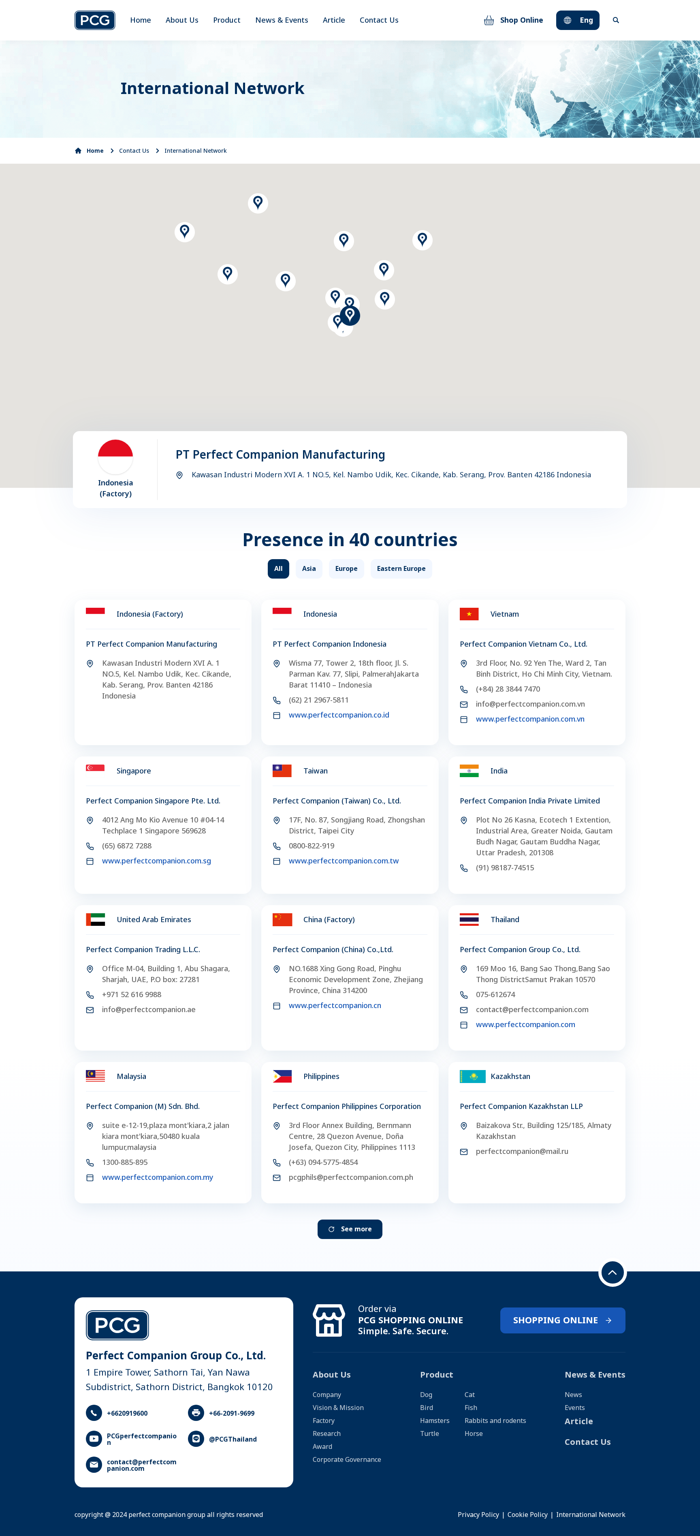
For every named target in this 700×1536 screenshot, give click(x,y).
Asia (309, 569)
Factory (324, 1421)
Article (334, 20)
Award (322, 1447)
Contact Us (379, 20)
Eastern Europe (401, 569)
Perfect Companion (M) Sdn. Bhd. (143, 1106)
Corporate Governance (347, 1460)
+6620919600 (127, 1413)
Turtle (429, 1434)
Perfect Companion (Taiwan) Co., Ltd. (337, 801)
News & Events (281, 20)
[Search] (615, 20)
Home (140, 20)
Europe (346, 569)
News (573, 1395)
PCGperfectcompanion (142, 1439)
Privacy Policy (478, 1515)
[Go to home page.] (95, 20)
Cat (470, 1395)
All (278, 569)
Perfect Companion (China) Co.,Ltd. (333, 949)
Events (575, 1408)
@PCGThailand (233, 1439)
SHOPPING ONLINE (555, 1320)
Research (327, 1434)
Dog (426, 1395)
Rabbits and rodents (495, 1421)
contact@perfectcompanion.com (142, 1465)
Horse (474, 1434)
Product (227, 20)
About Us (182, 20)
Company (327, 1395)
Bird (426, 1408)
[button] (349, 305)
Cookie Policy (528, 1515)
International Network (195, 151)
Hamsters (435, 1421)
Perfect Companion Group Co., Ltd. (520, 949)
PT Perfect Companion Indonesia (329, 644)
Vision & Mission (338, 1408)
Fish (471, 1408)
